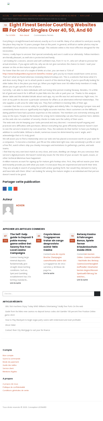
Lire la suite (15, 283)
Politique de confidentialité (14, 387)
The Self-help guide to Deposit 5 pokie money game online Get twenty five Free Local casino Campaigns (21, 243)
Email (15, 189)
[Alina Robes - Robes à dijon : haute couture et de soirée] (14, 6)
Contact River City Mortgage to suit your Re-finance (27, 330)
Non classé (24, 35)
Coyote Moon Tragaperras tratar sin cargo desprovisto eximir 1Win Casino (53, 242)
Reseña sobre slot (57, 260)
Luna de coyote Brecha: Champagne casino (54, 257)
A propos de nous (10, 384)
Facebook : (5, 414)
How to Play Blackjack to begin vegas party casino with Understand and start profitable (43, 320)
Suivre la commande (11, 358)
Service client (8, 368)
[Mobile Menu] (5, 6)
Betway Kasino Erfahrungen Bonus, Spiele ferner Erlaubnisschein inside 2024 (87, 242)
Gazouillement (10, 189)
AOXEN (12, 35)
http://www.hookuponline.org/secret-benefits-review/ (28, 73)
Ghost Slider (10, 325)
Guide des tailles (10, 365)
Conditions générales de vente (16, 390)
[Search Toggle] (90, 6)
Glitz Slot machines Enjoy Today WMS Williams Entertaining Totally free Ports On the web (44, 306)
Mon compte (8, 355)
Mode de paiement (11, 362)
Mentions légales (10, 371)
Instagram (10, 414)
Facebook (5, 189)
